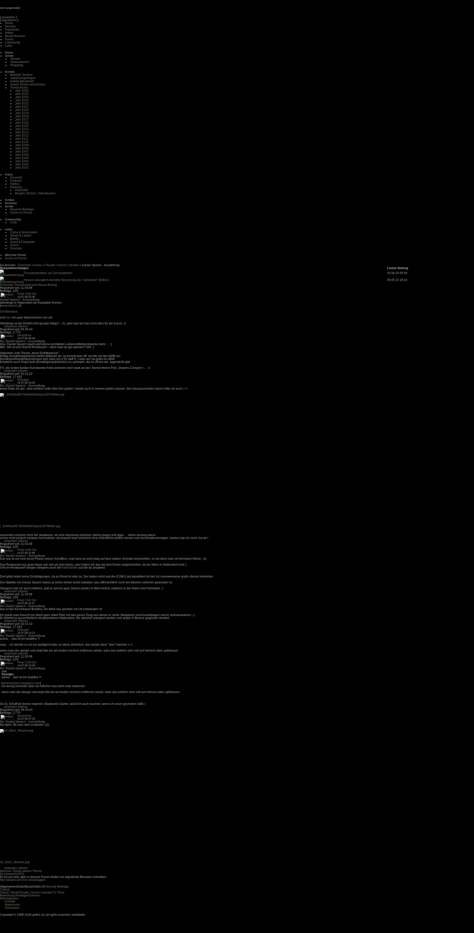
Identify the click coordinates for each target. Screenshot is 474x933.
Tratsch (5, 889)
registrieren (9, 20)
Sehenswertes (19, 62)
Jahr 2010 (22, 142)
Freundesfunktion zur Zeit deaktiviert (48, 273)
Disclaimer (12, 908)
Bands (14, 238)
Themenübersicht (26, 285)
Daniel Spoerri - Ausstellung (19, 299)
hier (8, 317)
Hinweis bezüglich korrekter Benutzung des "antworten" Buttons (66, 280)
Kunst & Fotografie (22, 242)
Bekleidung (7, 895)
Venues (15, 58)
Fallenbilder (70, 567)
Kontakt (10, 901)
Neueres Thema (11, 871)
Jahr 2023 (22, 100)
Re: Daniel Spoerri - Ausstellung (22, 341)
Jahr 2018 (22, 116)
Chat (13, 222)
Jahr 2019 (22, 113)
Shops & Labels (20, 235)
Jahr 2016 (22, 122)
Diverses (16, 187)
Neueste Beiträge (22, 209)
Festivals (16, 180)
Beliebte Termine (21, 75)
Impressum (12, 904)
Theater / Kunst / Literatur (62, 265)
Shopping (16, 65)
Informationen (9, 898)
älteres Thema (32, 871)
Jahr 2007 (22, 151)
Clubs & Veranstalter (24, 232)
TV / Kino (58, 892)
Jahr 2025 (22, 94)
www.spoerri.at (10, 305)
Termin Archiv (19, 87)
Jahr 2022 (22, 103)
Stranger (23, 379)
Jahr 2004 (22, 161)
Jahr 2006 (22, 155)
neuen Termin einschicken (27, 84)
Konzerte (16, 177)
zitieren (23, 326)
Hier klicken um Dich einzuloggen (22, 880)
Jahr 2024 (22, 97)
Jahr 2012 (22, 135)
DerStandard (8, 311)
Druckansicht (9, 874)
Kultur (38, 265)
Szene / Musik (9, 892)
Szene (14, 245)
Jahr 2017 (22, 119)
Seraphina (24, 335)
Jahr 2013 (22, 132)
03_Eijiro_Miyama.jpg (14, 862)
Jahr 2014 (22, 129)
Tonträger (21, 895)
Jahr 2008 (22, 148)
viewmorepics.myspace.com (21, 683)
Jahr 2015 (22, 126)
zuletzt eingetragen (23, 78)
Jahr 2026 (22, 90)
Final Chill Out (26, 294)
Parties (15, 184)
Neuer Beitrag (47, 285)
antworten (10, 326)
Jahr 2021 (22, 106)
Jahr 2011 (21, 138)
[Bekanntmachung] (12, 275)
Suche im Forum (21, 212)
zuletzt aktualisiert (22, 81)
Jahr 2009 (22, 145)
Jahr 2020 (22, 110)
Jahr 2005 (22, 158)
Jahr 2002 (22, 167)
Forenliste (24, 265)
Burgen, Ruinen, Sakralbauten (35, 193)
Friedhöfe (21, 190)
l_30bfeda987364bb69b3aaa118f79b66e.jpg (30, 526)
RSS (21, 874)
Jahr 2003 (22, 164)
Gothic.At (28, 10)
